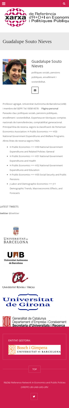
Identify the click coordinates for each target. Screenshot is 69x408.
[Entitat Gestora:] (34, 349)
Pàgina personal (49, 108)
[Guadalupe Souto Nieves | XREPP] (34, 16)
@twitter (14, 213)
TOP (34, 369)
